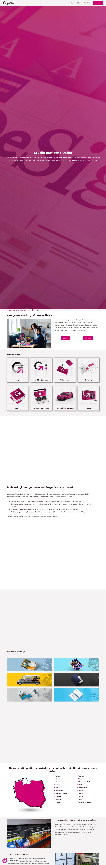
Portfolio (87, 3)
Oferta (79, 3)
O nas (72, 3)
